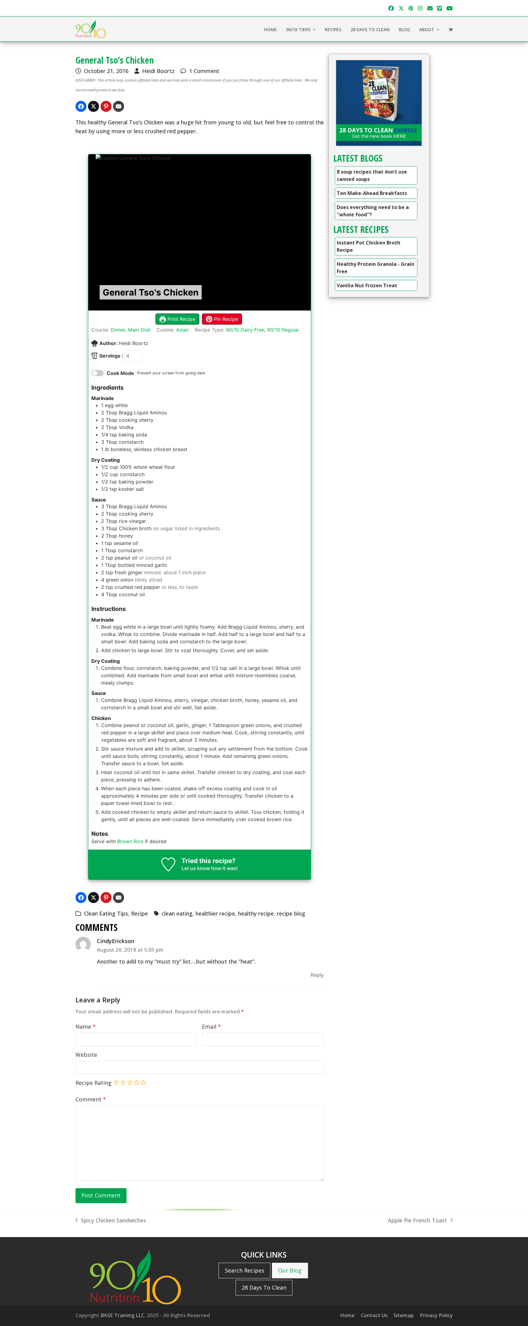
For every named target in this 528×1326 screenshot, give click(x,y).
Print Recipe (180, 319)
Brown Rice (130, 841)
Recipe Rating (93, 1082)
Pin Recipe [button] (225, 319)
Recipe (139, 913)
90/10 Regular (283, 330)
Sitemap (404, 1315)
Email (211, 1026)
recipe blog (291, 913)
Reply (317, 974)
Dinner (118, 330)
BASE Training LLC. (123, 1315)
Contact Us (374, 1315)
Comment (90, 1099)
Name (85, 1026)
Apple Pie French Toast (417, 1221)
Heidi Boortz (158, 71)
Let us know (196, 868)
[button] (450, 29)
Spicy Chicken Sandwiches (110, 1221)
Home (347, 1315)
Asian (182, 330)
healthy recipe (256, 913)
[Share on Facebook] (80, 106)
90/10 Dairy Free (245, 330)
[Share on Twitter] (93, 106)
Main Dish (139, 330)
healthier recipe (215, 913)
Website (86, 1054)
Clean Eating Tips (106, 913)
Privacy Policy (436, 1315)
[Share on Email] (118, 106)
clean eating (177, 913)
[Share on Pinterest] (106, 106)
